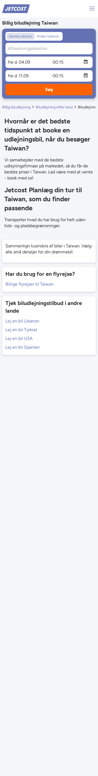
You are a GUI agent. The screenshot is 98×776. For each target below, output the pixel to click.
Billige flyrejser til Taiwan (29, 284)
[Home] (16, 8)
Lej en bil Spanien (22, 347)
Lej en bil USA (19, 338)
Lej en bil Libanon (22, 321)
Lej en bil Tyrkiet (21, 329)
